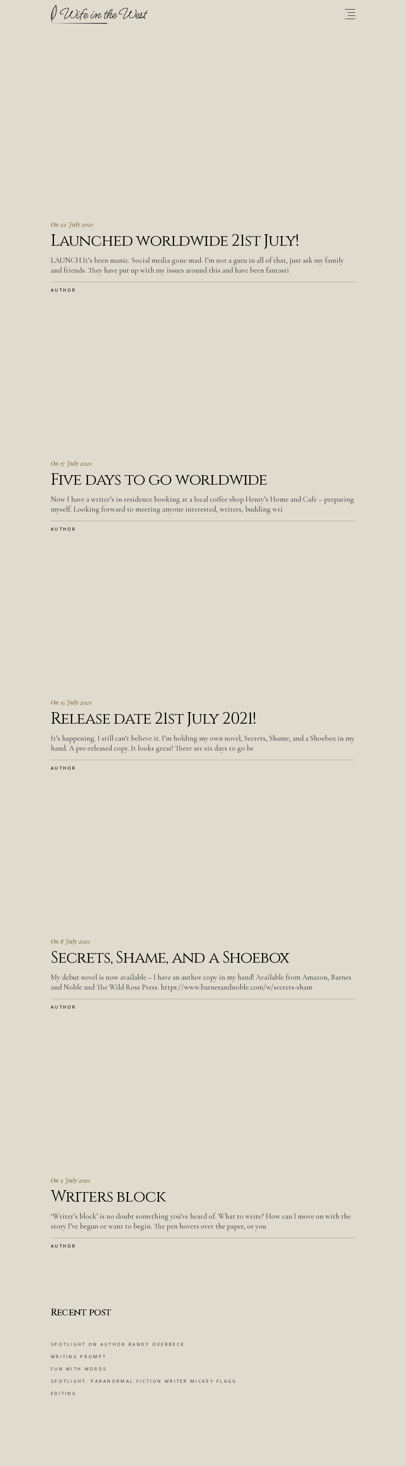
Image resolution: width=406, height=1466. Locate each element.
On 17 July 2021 (71, 463)
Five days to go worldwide (159, 480)
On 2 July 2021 (70, 1180)
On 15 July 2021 (71, 702)
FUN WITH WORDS (79, 1369)
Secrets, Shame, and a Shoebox (170, 958)
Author (64, 290)
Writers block (108, 1197)
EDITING (64, 1393)
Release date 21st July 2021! (153, 719)
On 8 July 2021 (70, 941)
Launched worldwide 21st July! (175, 241)
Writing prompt (78, 1356)
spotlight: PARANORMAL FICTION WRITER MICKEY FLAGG (144, 1381)
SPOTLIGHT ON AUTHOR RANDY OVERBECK (118, 1344)
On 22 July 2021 (72, 224)
